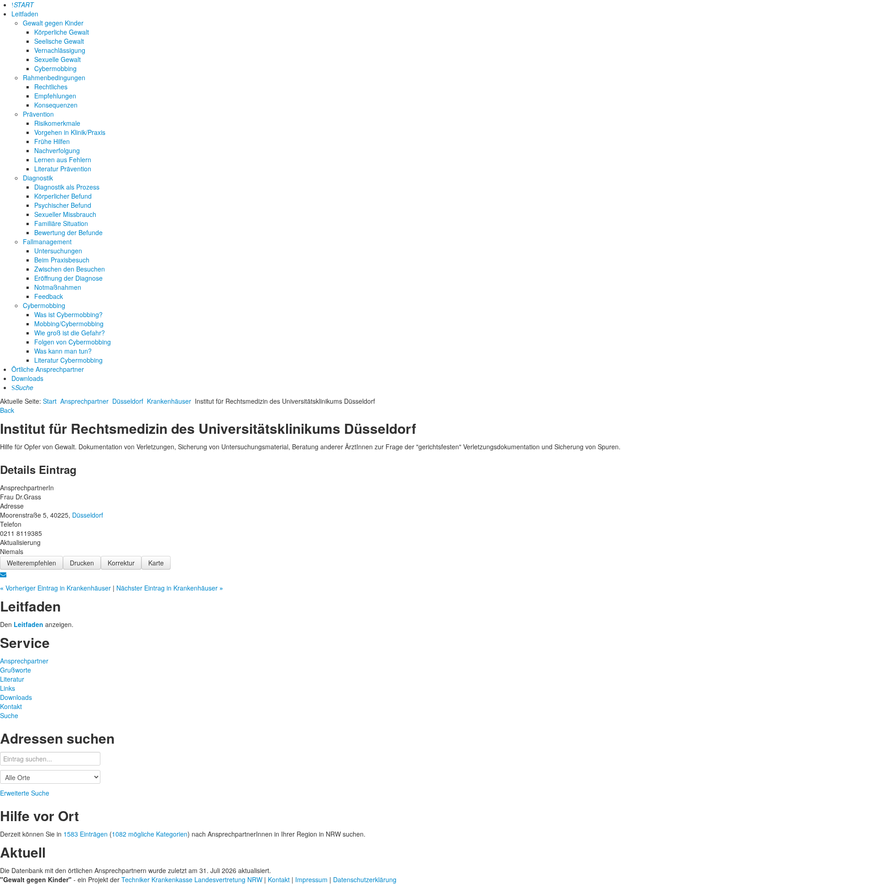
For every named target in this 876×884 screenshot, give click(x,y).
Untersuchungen (58, 250)
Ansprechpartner (84, 401)
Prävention (38, 113)
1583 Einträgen (85, 833)
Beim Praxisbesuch (61, 259)
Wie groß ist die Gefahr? (69, 332)
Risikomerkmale (57, 123)
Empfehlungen (55, 95)
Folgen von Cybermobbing (72, 341)
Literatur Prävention (62, 168)
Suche (9, 715)
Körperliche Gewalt (61, 31)
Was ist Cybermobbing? (68, 314)
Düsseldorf (127, 401)
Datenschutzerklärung (364, 879)
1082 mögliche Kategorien (150, 833)
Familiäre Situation (61, 223)
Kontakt (11, 706)
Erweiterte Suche (24, 792)
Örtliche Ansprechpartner (47, 369)
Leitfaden (24, 13)
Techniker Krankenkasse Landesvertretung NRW (191, 879)
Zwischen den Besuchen (69, 268)
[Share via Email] (3, 574)
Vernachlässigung (59, 50)
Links (7, 688)
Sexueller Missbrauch (65, 214)
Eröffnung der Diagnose (68, 278)
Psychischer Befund (62, 205)
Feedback (48, 296)
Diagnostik (38, 177)
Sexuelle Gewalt (57, 59)
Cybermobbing (55, 68)
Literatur (12, 679)
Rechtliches (51, 86)
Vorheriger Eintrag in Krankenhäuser (56, 587)
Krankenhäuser (169, 401)
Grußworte (15, 669)
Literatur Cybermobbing (68, 360)
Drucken (82, 562)
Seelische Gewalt (59, 41)
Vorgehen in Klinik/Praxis (69, 132)
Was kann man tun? (63, 350)
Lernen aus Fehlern (62, 159)
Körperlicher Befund (63, 195)
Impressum (312, 879)
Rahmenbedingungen (54, 77)
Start (50, 401)
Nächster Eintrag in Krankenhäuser (169, 587)
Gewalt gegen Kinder (53, 22)
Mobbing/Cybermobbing (69, 323)
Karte (156, 562)
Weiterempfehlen (31, 562)
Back (7, 410)
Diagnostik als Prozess (66, 186)
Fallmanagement (47, 241)
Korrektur (121, 562)
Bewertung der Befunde (68, 232)
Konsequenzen (56, 104)
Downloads (27, 378)
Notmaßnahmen (57, 287)
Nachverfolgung (57, 150)
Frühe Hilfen (52, 141)
